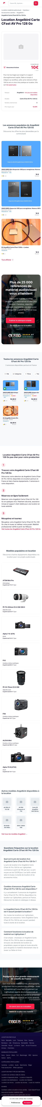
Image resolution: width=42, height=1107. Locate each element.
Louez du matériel (34, 1082)
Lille (10, 1043)
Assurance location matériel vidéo (12, 1092)
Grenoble (4, 1045)
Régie (30, 1065)
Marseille (9, 1040)
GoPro (9, 1058)
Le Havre (17, 1045)
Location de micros (7, 1082)
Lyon (14, 1040)
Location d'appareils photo (9, 1077)
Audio (17, 1065)
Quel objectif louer (34, 1090)
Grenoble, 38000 (6, 249)
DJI (18, 1055)
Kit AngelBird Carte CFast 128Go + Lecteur (15, 247)
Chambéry (11, 1048)
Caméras (26, 10)
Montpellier (24, 1043)
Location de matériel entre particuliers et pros (15, 1095)
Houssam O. (6, 172)
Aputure (35, 1055)
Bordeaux (4, 1043)
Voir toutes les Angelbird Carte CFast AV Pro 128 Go (21, 529)
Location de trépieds (25, 1080)
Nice (25, 1040)
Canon (8, 1055)
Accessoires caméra (8, 12)
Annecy (3, 1048)
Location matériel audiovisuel (11, 10)
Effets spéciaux (18, 1067)
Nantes (31, 1040)
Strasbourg (16, 1043)
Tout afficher (6, 260)
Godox (3, 1058)
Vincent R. (4, 250)
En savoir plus (11, 85)
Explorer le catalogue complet (20, 320)
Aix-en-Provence (31, 1045)
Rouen (11, 1045)
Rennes (31, 1043)
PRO (10, 172)
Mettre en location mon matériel (21, 1012)
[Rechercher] (36, 3)
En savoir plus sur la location (21, 325)
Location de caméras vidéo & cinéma (13, 1075)
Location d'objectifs (26, 1077)
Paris (3, 1040)
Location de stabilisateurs (9, 1080)
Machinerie (23, 1065)
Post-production (6, 1067)
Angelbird (20, 12)
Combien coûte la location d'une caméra (14, 1090)
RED (30, 1055)
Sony (3, 1055)
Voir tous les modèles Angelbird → (14, 834)
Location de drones (21, 1082)
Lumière (11, 1065)
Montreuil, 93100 (6, 171)
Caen (22, 1045)
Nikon (13, 1055)
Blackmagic (23, 1055)
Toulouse (20, 1040)
